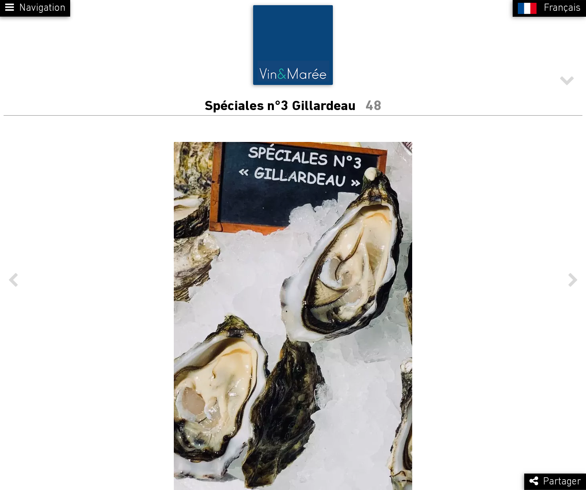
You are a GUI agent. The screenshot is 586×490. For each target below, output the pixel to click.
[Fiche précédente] (13, 280)
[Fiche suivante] (573, 280)
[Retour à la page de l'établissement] (293, 45)
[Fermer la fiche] (566, 83)
